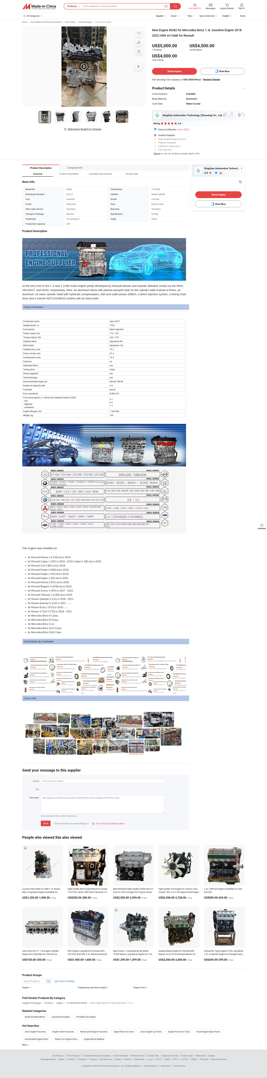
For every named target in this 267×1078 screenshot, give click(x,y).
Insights (211, 1055)
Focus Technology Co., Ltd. (113, 1066)
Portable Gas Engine (86, 1016)
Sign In (157, 153)
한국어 (158, 1059)
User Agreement (150, 1066)
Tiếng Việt (204, 1059)
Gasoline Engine (85, 22)
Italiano (118, 1059)
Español (71, 1059)
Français (93, 1059)
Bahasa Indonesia (219, 1059)
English (61, 1059)
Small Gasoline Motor (35, 1016)
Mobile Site (200, 1055)
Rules (242, 15)
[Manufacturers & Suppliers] (39, 6)
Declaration (165, 1066)
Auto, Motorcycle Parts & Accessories (46, 22)
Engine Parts (140, 987)
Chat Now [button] (224, 71)
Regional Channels (170, 1055)
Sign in (241, 8)
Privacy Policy (179, 1066)
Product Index (187, 1055)
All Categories (33, 15)
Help (189, 15)
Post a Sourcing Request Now (108, 823)
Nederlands (139, 1059)
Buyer (174, 15)
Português (82, 1059)
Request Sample (211, 79)
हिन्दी (175, 1059)
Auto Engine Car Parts (151, 1031)
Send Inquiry (174, 71)
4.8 (206, 172)
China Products (73, 1055)
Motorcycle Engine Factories (93, 1031)
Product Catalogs (65, 981)
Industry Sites (153, 1055)
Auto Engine (70, 22)
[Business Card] (240, 181)
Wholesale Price (137, 1055)
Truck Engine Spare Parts (208, 1031)
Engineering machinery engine (92, 987)
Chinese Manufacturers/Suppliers (97, 1055)
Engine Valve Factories (63, 1031)
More (25, 1044)
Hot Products (57, 1055)
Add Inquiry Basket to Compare (84, 129)
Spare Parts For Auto (124, 1031)
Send (45, 823)
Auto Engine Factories (35, 1031)
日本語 (167, 1059)
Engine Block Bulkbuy (94, 1039)
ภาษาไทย (184, 1059)
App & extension (207, 15)
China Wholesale (121, 1055)
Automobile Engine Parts (36, 1039)
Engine (25, 987)
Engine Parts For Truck (179, 1031)
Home (24, 22)
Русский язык (106, 1059)
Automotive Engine (103, 22)
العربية (150, 1059)
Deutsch (128, 1059)
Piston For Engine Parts (66, 1039)
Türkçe (194, 1059)
